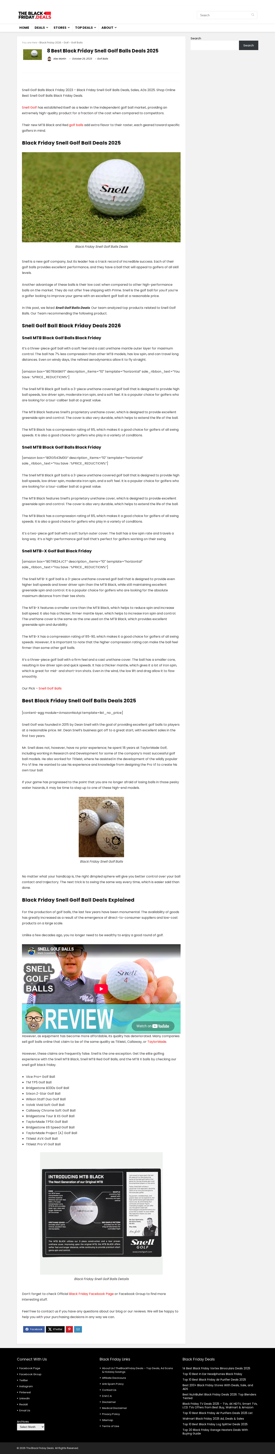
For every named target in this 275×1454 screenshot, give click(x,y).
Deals (40, 27)
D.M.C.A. (107, 1396)
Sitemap (107, 1420)
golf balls (76, 125)
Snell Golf (29, 107)
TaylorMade (156, 1041)
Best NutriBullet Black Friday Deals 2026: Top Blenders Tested (219, 1396)
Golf (66, 42)
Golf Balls (77, 42)
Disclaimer (109, 1402)
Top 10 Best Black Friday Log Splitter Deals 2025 (215, 1424)
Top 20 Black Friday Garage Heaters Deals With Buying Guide (215, 1432)
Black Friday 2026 (50, 42)
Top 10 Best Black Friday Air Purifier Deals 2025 (214, 1380)
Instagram (26, 1386)
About (107, 27)
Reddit (23, 1404)
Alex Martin (59, 58)
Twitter (23, 1380)
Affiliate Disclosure (114, 1378)
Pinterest (25, 1392)
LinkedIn (24, 1398)
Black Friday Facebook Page (91, 1294)
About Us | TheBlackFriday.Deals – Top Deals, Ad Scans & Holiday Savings (137, 1370)
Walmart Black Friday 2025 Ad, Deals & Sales (213, 1419)
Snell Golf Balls (50, 688)
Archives (23, 1421)
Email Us (24, 1410)
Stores (60, 27)
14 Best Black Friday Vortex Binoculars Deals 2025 (216, 1368)
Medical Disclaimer (114, 1408)
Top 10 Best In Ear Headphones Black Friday (212, 1374)
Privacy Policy (111, 1414)
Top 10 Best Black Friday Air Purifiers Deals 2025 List (218, 1413)
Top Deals (84, 27)
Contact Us (109, 1390)
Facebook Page (29, 1368)
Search (196, 38)
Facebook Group (30, 1374)
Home (24, 27)
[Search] (252, 15)
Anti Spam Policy (113, 1384)
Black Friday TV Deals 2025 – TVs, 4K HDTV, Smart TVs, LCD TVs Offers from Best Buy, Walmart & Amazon (220, 1405)
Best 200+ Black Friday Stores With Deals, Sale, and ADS (218, 1387)
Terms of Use (110, 1426)
